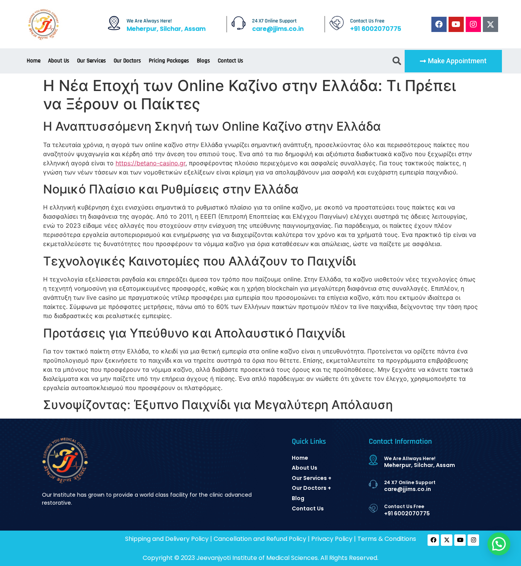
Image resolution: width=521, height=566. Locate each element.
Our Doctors (127, 60)
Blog (298, 498)
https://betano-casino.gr (150, 163)
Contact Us (230, 60)
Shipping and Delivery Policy (167, 538)
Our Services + (311, 478)
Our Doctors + (311, 488)
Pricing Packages (169, 60)
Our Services (91, 60)
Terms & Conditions (386, 538)
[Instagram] (473, 24)
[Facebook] (439, 24)
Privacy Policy (331, 538)
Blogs (203, 60)
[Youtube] (456, 24)
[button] (453, 61)
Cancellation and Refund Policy (260, 538)
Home (33, 60)
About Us (58, 60)
